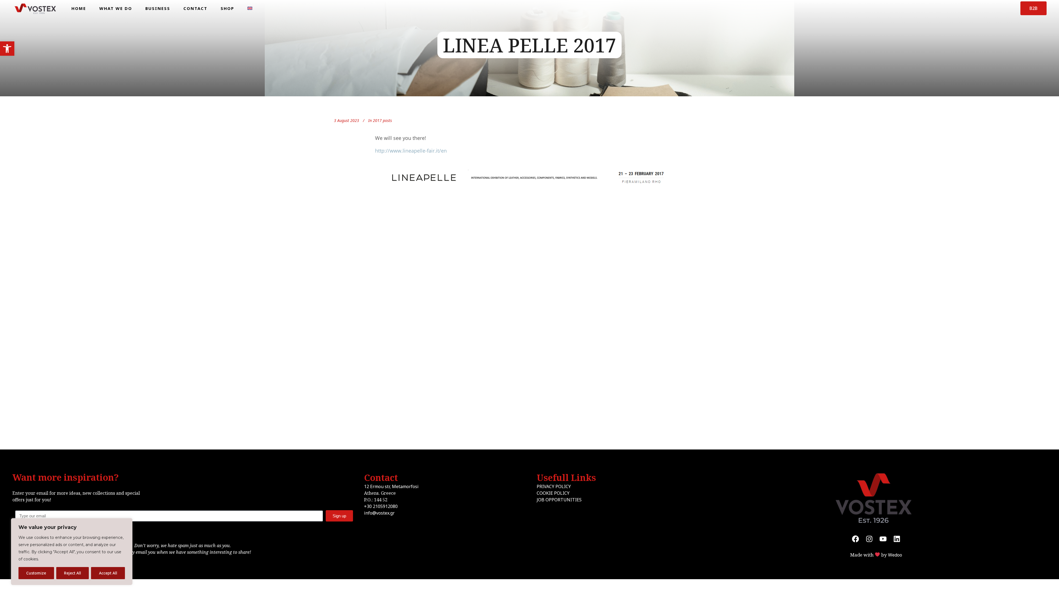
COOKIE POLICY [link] (553, 493)
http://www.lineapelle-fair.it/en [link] (411, 150)
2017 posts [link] (382, 120)
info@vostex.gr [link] (379, 513)
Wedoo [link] (895, 555)
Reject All (72, 573)
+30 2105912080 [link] (381, 506)
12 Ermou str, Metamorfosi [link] (391, 486)
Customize (36, 573)
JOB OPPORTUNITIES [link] (559, 500)
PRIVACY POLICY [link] (554, 486)
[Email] (182, 516)
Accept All (108, 573)
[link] (7, 48)
